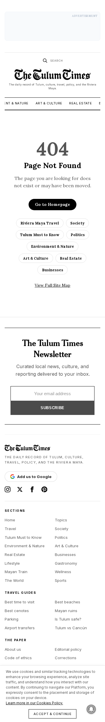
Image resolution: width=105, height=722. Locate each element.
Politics (78, 234)
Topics (61, 520)
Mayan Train (16, 571)
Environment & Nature (52, 246)
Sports (60, 580)
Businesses (52, 270)
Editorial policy (68, 649)
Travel (10, 528)
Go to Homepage (52, 204)
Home (10, 520)
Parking (11, 619)
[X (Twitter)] (20, 489)
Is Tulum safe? (68, 619)
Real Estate (80, 103)
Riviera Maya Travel (39, 223)
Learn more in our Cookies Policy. (34, 703)
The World (14, 580)
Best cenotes (17, 610)
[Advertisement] (52, 26)
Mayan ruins (66, 610)
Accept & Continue (53, 714)
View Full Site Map (52, 285)
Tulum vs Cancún (71, 627)
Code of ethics (18, 657)
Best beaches (67, 602)
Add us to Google (34, 476)
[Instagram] (7, 489)
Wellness (63, 571)
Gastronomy (66, 563)
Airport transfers (20, 627)
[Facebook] (32, 489)
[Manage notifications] (91, 709)
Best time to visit (19, 602)
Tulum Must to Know (39, 234)
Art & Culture (49, 103)
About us (13, 649)
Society (77, 223)
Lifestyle (12, 563)
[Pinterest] (44, 489)
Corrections (65, 657)
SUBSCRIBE (52, 408)
